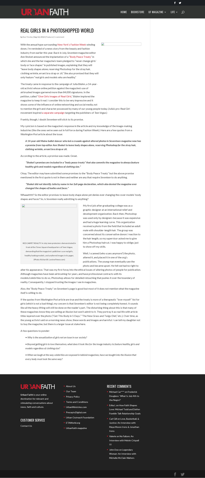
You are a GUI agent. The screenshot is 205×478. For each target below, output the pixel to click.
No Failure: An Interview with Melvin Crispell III (124, 440)
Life (173, 12)
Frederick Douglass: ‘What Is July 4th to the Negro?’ (124, 395)
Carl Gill (113, 418)
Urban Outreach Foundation (80, 417)
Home (124, 12)
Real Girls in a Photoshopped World (57, 30)
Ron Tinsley (28, 37)
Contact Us (26, 425)
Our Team (71, 391)
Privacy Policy (73, 396)
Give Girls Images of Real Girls (54, 96)
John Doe (114, 449)
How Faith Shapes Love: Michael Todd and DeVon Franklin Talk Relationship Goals (125, 409)
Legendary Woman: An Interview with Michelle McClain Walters (122, 453)
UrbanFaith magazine (76, 428)
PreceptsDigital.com (76, 412)
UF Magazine (155, 12)
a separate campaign (53, 112)
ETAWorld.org (73, 422)
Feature (49, 37)
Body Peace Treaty (80, 56)
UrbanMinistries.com (76, 407)
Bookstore (137, 12)
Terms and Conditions (77, 402)
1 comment (59, 37)
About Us (71, 386)
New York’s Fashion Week (71, 44)
